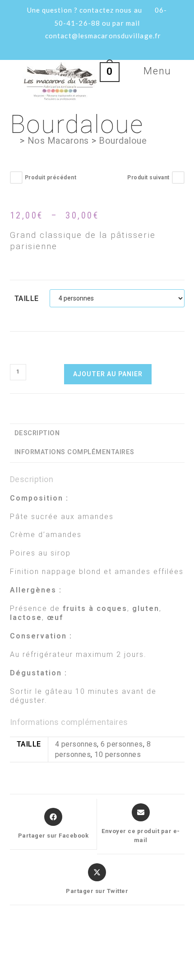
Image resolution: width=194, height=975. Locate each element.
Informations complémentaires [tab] (74, 452)
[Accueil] (14, 140)
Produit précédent (51, 177)
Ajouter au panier (108, 374)
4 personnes (76, 744)
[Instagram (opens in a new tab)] (98, 48)
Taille (26, 298)
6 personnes (122, 744)
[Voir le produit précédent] (16, 177)
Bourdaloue (123, 140)
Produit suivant (148, 177)
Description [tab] (37, 433)
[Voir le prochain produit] (178, 177)
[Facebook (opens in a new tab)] (84, 48)
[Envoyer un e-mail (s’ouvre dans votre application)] (111, 48)
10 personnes (117, 754)
